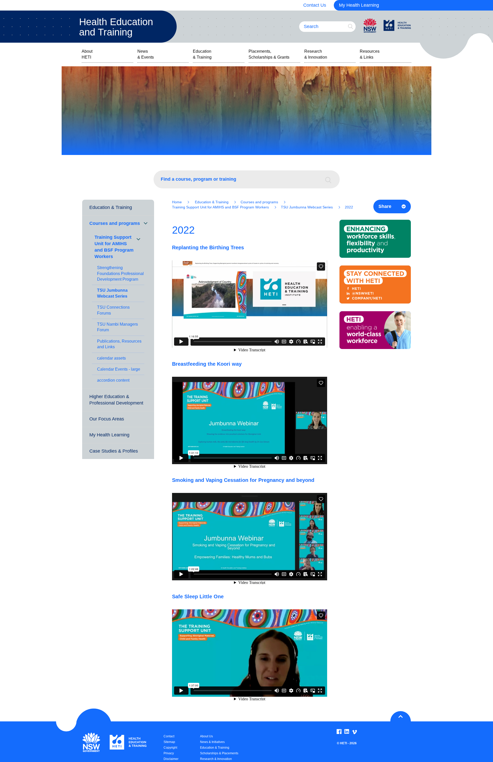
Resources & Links (370, 54)
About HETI (87, 54)
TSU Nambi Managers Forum (117, 327)
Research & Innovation (315, 54)
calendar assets (111, 358)
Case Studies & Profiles (113, 451)
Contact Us (314, 5)
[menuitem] (118, 208)
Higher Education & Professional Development (116, 400)
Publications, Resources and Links (119, 344)
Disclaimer (171, 759)
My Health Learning (359, 5)
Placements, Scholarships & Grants (269, 54)
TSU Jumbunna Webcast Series (112, 293)
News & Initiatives (212, 742)
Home (177, 202)
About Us (206, 736)
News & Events (145, 54)
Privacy (169, 753)
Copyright (170, 747)
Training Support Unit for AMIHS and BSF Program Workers (114, 247)
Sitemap (169, 742)
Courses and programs (114, 223)
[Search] (331, 179)
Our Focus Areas (106, 418)
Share (384, 206)
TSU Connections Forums (113, 310)
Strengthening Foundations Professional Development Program (120, 273)
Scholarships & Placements (219, 753)
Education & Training (202, 54)
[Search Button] (350, 26)
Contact (169, 736)
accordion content (113, 380)
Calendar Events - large (118, 369)
